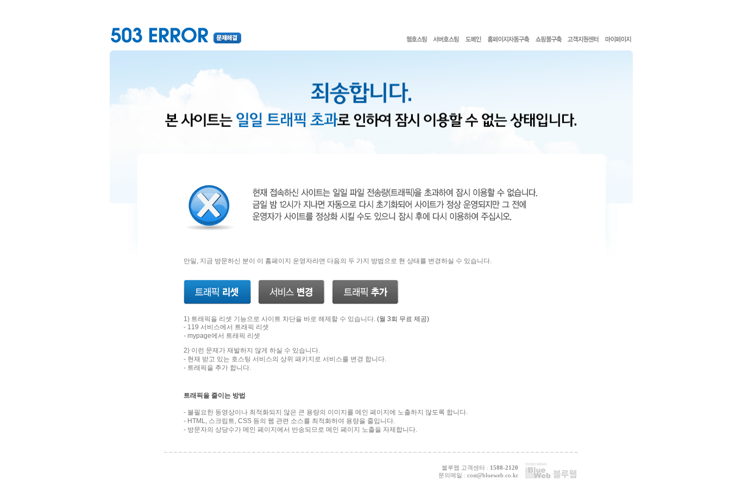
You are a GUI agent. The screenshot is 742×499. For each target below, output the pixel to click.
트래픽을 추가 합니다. (219, 368)
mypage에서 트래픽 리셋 (223, 336)
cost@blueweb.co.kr (492, 475)
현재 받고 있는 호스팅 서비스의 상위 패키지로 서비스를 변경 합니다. (286, 359)
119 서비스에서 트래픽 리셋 (228, 327)
